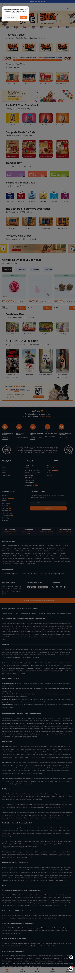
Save (23, 17)
